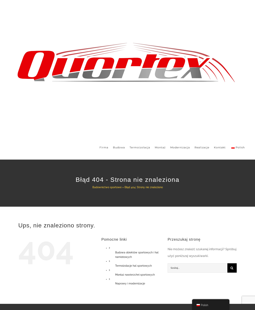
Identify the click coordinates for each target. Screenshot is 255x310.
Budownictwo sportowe (107, 187)
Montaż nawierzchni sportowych (135, 274)
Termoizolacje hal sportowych (133, 265)
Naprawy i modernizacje (130, 283)
